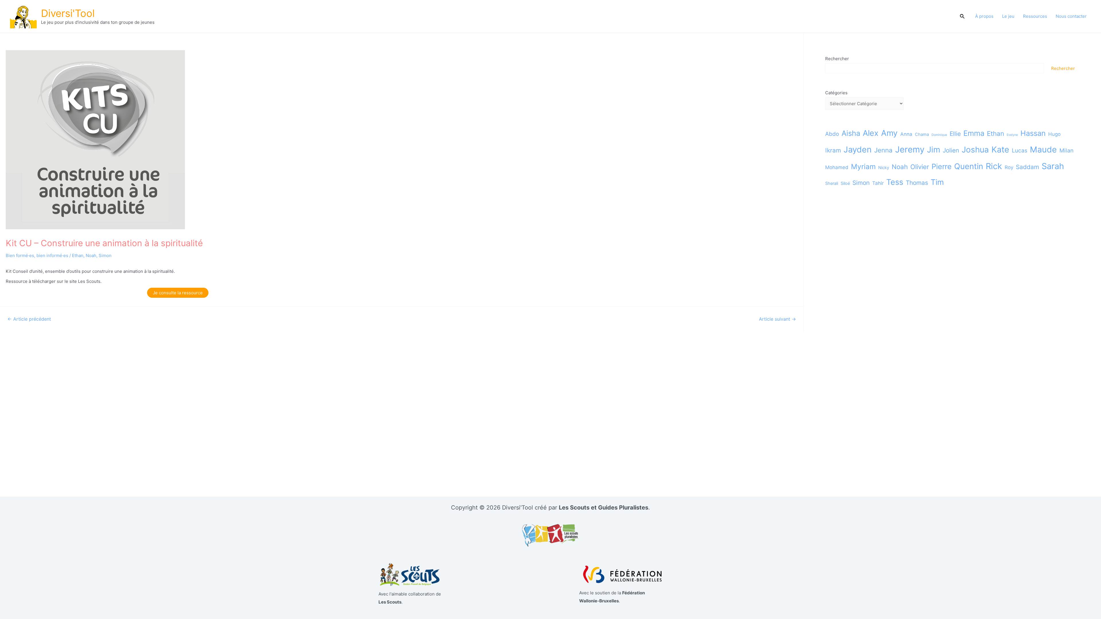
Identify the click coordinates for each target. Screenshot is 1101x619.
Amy (889, 133)
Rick (994, 166)
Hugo (1054, 134)
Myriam (863, 166)
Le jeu (1008, 16)
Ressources (1035, 16)
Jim (933, 149)
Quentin (968, 166)
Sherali (831, 183)
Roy (1009, 167)
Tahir (878, 183)
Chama (922, 134)
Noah (91, 255)
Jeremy (909, 149)
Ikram (833, 150)
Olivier (919, 167)
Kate (1000, 149)
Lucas (1019, 150)
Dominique (939, 135)
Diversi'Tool (68, 13)
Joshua (975, 149)
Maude (1043, 149)
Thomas (917, 182)
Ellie (955, 133)
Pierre (942, 166)
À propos (984, 16)
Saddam (1027, 167)
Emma (973, 133)
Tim (937, 182)
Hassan (1033, 133)
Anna (906, 134)
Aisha (851, 133)
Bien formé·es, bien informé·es (37, 255)
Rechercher (837, 58)
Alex (871, 133)
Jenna (883, 150)
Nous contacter (1071, 16)
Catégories (836, 92)
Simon (105, 255)
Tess (894, 182)
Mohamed (836, 167)
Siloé (845, 183)
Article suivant (777, 319)
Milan (1066, 150)
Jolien (951, 150)
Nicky (883, 167)
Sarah (1053, 166)
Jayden (858, 149)
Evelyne (1012, 135)
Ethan (77, 255)
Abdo (832, 133)
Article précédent (29, 319)
